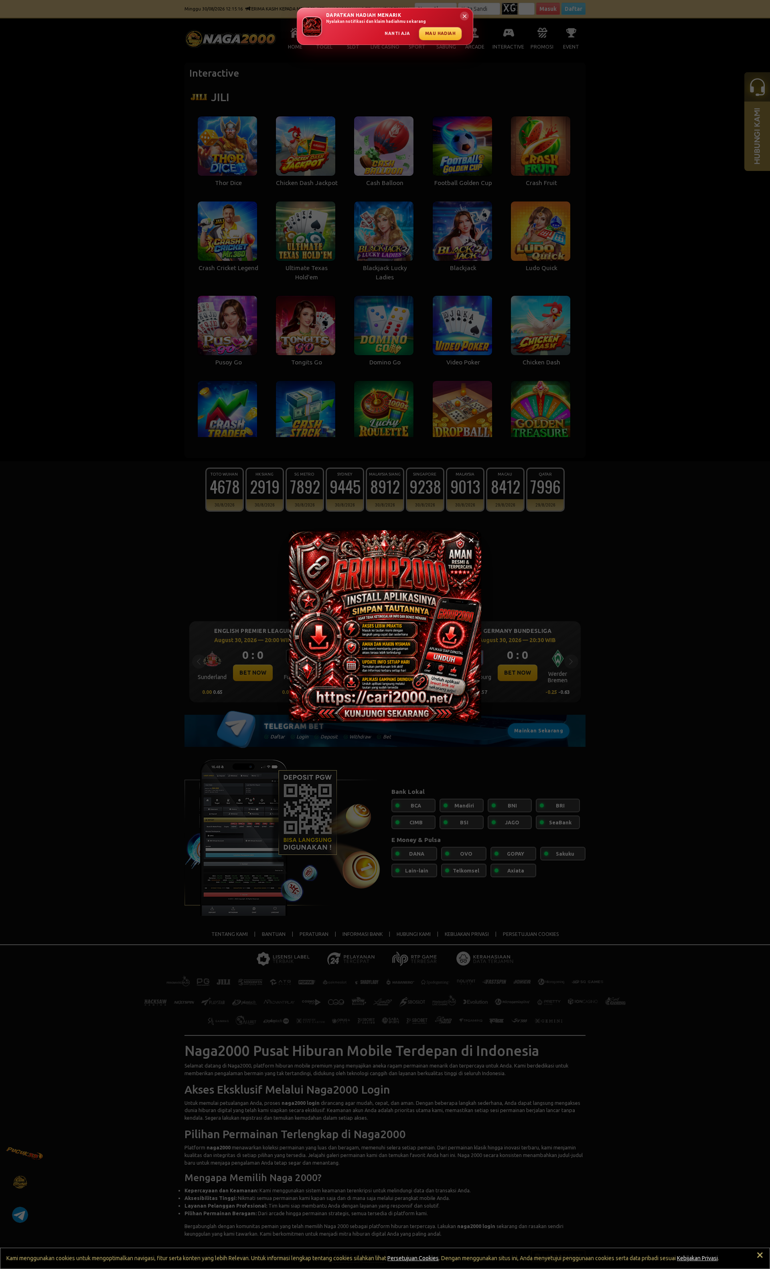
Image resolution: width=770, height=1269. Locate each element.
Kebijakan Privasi (697, 1258)
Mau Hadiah (440, 33)
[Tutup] (471, 540)
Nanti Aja (397, 33)
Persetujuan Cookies (413, 1258)
